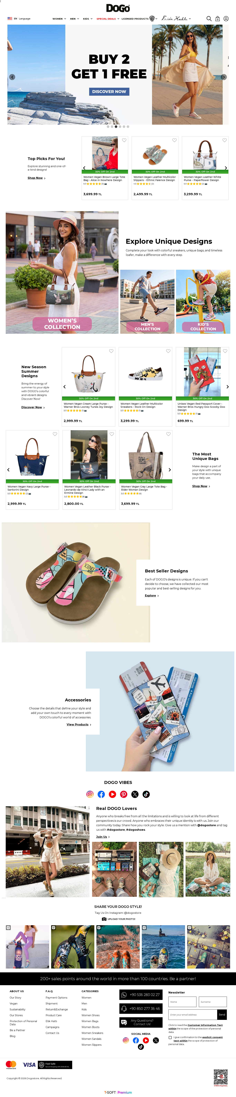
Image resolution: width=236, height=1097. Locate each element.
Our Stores (16, 1015)
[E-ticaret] (118, 1092)
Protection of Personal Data (23, 1023)
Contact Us (52, 1033)
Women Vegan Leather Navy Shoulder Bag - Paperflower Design (31, 488)
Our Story (15, 997)
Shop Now (35, 178)
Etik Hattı (51, 1021)
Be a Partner (17, 1030)
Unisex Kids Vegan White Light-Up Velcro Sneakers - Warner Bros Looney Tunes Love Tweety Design (202, 407)
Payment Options (56, 997)
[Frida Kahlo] (174, 18)
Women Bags (90, 1021)
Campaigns (52, 1027)
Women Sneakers (92, 1033)
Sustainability (17, 1009)
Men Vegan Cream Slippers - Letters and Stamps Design (202, 178)
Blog (12, 1036)
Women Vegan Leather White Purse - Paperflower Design (152, 178)
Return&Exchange (57, 1009)
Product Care (54, 1015)
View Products (77, 724)
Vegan (13, 1003)
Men (72, 18)
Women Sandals (91, 1038)
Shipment (52, 1003)
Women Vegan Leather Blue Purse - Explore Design (86, 488)
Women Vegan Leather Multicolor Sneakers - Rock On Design (85, 405)
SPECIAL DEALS (106, 18)
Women (58, 18)
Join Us (101, 837)
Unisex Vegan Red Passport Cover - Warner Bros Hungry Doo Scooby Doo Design (144, 407)
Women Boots (90, 1027)
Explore (150, 595)
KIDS (86, 18)
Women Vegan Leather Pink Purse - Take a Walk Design (143, 488)
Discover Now (31, 407)
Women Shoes (91, 1015)
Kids (84, 1009)
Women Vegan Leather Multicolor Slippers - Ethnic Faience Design (104, 178)
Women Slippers (91, 1044)
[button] (108, 126)
